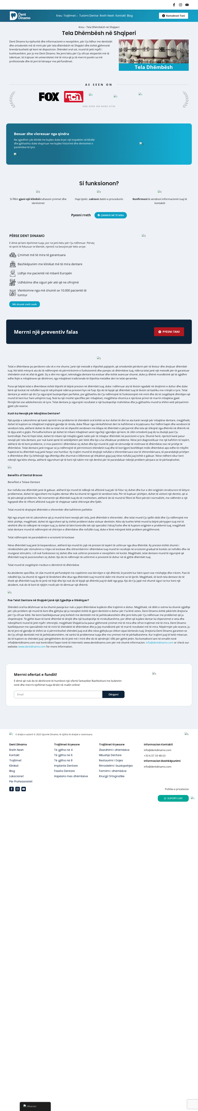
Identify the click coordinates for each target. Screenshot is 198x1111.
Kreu (81, 27)
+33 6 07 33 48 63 (155, 755)
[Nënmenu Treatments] (77, 15)
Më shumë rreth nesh (24, 304)
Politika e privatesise (177, 789)
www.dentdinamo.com (32, 646)
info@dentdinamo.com (159, 642)
